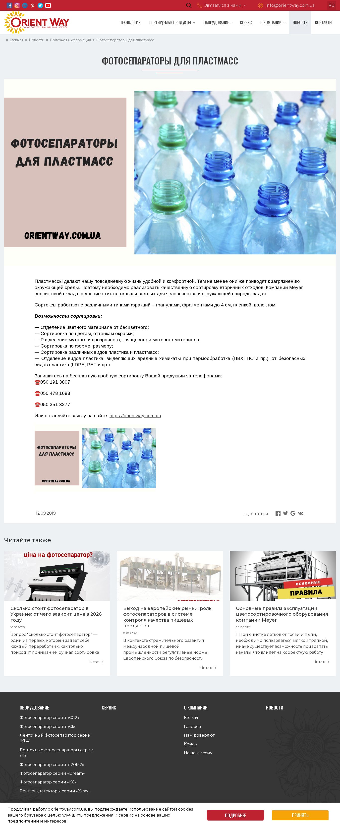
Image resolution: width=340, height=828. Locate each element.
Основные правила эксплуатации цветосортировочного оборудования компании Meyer (282, 614)
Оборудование (216, 22)
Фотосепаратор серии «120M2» (52, 764)
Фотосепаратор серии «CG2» (49, 717)
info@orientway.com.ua (290, 5)
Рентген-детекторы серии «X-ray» (55, 791)
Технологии (130, 22)
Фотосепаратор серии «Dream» (52, 773)
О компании (271, 22)
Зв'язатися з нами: (223, 5)
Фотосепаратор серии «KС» (48, 782)
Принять (300, 815)
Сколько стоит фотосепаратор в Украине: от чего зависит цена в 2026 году (56, 614)
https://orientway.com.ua (135, 415)
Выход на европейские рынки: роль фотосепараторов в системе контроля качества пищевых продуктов (167, 617)
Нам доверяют (199, 735)
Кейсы (191, 744)
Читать (94, 661)
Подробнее (235, 815)
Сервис (246, 22)
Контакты (323, 22)
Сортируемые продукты (170, 22)
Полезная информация (70, 40)
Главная (16, 40)
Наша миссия (198, 753)
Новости (300, 22)
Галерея (192, 726)
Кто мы (191, 717)
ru (332, 5)
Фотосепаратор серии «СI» (47, 726)
